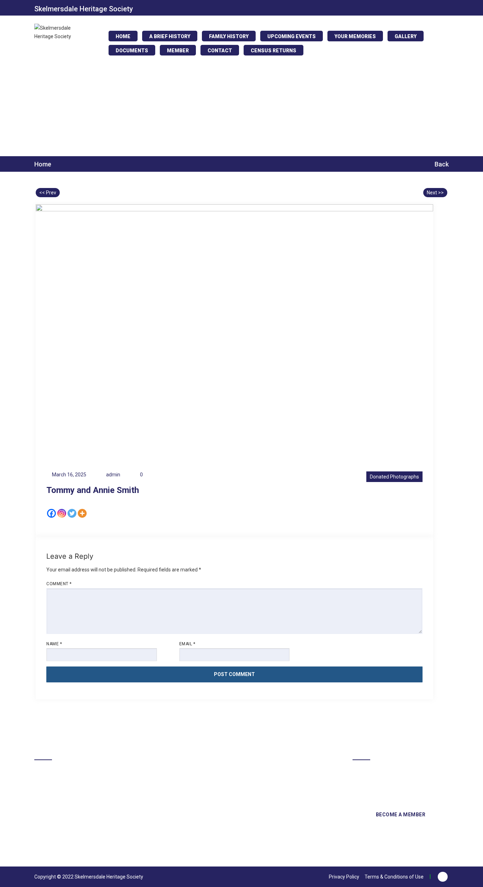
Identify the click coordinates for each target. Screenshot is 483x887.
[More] (82, 513)
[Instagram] (61, 513)
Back (441, 164)
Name (54, 643)
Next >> (435, 192)
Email (187, 643)
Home (42, 164)
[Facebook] (51, 513)
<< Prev (47, 192)
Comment (59, 583)
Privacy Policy (344, 877)
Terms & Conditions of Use (394, 877)
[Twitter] (72, 513)
